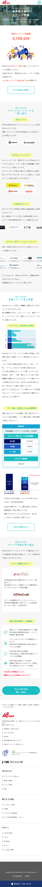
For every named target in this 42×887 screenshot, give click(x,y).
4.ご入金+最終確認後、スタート (14, 817)
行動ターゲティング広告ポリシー (14, 744)
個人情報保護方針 (17, 876)
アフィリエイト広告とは (11, 776)
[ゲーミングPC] (20, 258)
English (6, 736)
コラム (6, 837)
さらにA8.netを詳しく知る (21, 690)
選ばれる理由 (8, 780)
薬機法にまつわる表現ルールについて (17, 675)
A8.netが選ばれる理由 (20, 90)
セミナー (6, 845)
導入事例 (6, 841)
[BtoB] (33, 258)
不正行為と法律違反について (14, 672)
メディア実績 (8, 784)
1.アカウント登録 (9, 805)
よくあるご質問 (8, 849)
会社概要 (27, 876)
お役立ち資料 (8, 833)
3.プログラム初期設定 (10, 813)
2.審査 (6, 809)
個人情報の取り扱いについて (13, 740)
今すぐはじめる (8, 732)
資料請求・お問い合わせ (11, 729)
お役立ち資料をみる (20, 527)
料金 (5, 789)
